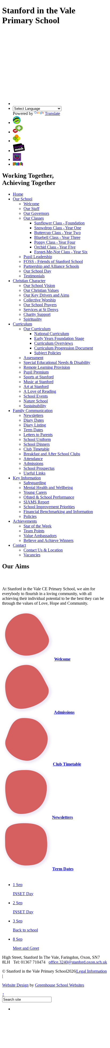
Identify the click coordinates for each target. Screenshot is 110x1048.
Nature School (35, 401)
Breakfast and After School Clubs (51, 454)
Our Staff (31, 208)
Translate (52, 113)
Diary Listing (34, 425)
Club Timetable (36, 449)
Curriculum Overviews (53, 343)
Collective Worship (39, 300)
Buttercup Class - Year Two (57, 232)
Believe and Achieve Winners (48, 540)
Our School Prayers (40, 304)
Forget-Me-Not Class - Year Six (61, 252)
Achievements (25, 521)
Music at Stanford (38, 381)
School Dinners (36, 444)
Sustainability (34, 405)
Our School (22, 199)
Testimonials (34, 276)
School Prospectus (38, 468)
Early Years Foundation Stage (59, 338)
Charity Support (36, 314)
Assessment (33, 357)
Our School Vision (39, 285)
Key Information (27, 478)
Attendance (33, 458)
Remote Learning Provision (46, 367)
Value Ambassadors (40, 535)
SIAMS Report (36, 502)
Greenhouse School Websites (59, 985)
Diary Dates (33, 420)
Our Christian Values (41, 290)
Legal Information (91, 971)
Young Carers (35, 492)
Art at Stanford (36, 386)
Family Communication (33, 410)
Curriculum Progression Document (63, 348)
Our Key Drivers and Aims (46, 295)
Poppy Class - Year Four (54, 242)
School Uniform (37, 439)
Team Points (33, 531)
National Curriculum (51, 333)
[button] (17, 122)
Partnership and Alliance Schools (51, 266)
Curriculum (22, 324)
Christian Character (29, 280)
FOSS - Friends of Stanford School (53, 261)
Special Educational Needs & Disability (56, 362)
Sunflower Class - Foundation (59, 223)
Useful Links (34, 473)
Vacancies (31, 555)
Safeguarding (34, 482)
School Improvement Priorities (49, 506)
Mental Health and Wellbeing (48, 487)
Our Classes (33, 218)
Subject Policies (47, 353)
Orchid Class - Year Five (55, 247)
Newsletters (33, 415)
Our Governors (36, 213)
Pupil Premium (36, 372)
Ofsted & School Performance (48, 497)
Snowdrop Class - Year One (57, 228)
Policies (30, 516)
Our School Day (37, 271)
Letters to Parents (38, 434)
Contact (19, 545)
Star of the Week (37, 526)
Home (18, 194)
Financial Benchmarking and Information (58, 511)
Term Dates (33, 430)
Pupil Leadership (37, 256)
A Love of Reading (39, 391)
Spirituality (32, 319)
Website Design (15, 985)
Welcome (31, 203)
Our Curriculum (36, 329)
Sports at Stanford (38, 377)
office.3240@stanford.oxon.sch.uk (78, 962)
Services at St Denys (40, 309)
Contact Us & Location (43, 550)
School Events (35, 396)
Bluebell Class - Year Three (57, 237)
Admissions (33, 463)
